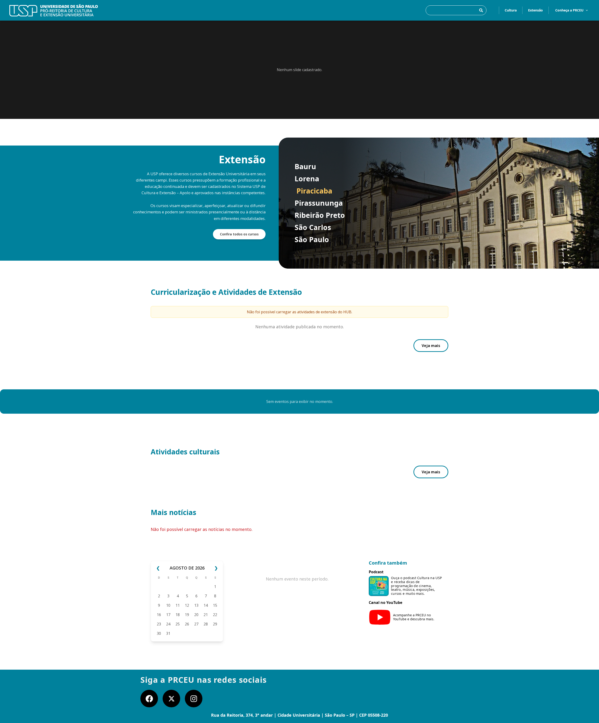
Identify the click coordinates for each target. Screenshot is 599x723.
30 (159, 633)
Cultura (511, 10)
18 (177, 614)
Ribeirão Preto (320, 215)
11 (177, 605)
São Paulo (312, 239)
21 (206, 614)
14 (206, 605)
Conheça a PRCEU (569, 10)
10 (168, 605)
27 (196, 624)
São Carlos (313, 227)
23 (159, 624)
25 (177, 624)
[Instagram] (193, 698)
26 (187, 624)
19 (187, 614)
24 (168, 624)
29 (215, 624)
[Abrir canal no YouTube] (380, 617)
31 (168, 633)
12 (187, 605)
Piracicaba (314, 191)
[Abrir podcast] (379, 586)
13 (196, 605)
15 (215, 605)
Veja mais (431, 345)
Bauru (305, 166)
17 (168, 614)
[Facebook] (149, 698)
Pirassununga (319, 203)
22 (215, 614)
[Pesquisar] (481, 10)
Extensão (535, 10)
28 (206, 624)
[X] (171, 698)
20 (196, 614)
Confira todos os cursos (239, 234)
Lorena (307, 179)
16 (159, 614)
